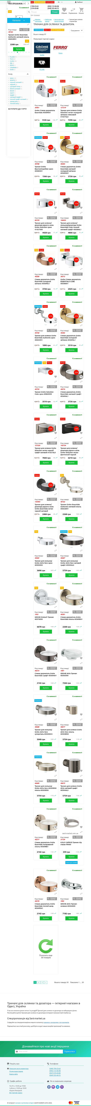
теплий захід (15, 103)
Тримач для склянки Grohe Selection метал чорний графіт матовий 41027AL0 (45, 450)
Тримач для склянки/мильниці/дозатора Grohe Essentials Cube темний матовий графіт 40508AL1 (70, 226)
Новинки (37, 30)
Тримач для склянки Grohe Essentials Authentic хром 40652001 (45, 338)
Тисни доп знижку (71, 862)
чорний (13, 84)
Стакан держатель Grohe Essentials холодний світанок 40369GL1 (70, 338)
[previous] (25, 3)
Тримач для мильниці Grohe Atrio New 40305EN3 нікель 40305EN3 (45, 788)
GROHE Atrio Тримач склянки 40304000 (68, 905)
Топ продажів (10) (17, 3)
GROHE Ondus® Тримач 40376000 (44, 618)
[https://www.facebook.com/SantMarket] (49, 1087)
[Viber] (62, 1087)
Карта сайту (13, 1074)
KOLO (13, 65)
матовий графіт (16, 97)
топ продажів (64, 1022)
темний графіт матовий (19, 99)
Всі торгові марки (15, 1093)
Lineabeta (14, 67)
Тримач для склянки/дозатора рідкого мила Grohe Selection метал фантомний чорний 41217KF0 (69, 452)
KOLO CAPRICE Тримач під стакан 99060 (71, 843)
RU (59, 2)
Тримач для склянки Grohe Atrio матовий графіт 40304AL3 (71, 788)
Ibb (12, 63)
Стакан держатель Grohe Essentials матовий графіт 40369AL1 (70, 394)
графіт (13, 95)
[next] (28, 3)
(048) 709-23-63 (33, 6)
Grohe (13, 61)
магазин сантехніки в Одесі (24, 1103)
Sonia (12, 69)
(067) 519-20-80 (33, 8)
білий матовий (16, 88)
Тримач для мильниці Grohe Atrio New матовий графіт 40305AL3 (70, 563)
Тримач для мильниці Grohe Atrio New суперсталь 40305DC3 (43, 732)
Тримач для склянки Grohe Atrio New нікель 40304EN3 (71, 732)
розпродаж (54, 1022)
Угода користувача (16, 1071)
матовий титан (16, 86)
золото (13, 80)
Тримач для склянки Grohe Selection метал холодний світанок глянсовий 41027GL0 (71, 113)
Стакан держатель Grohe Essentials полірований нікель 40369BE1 (45, 844)
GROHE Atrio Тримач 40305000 (68, 674)
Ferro (12, 59)
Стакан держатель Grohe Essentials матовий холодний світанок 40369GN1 (70, 170)
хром (13, 78)
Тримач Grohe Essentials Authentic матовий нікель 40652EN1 (18, 37)
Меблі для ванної (48, 20)
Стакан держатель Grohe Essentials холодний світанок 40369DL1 (45, 281)
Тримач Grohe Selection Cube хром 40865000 (44, 393)
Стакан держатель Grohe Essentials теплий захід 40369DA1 (45, 906)
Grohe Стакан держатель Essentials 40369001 (45, 111)
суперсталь (15, 101)
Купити (19, 49)
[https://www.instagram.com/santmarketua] (53, 1087)
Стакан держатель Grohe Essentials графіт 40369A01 (46, 674)
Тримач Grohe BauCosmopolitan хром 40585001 (44, 169)
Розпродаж (50, 2)
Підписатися (69, 1051)
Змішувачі (37, 15)
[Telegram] (58, 1087)
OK (27, 41)
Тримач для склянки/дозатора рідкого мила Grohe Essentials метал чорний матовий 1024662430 (44, 509)
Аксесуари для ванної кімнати (59, 20)
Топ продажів (39, 2)
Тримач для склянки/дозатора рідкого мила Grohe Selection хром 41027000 (44, 226)
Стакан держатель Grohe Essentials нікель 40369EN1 (71, 618)
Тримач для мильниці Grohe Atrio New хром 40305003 (43, 563)
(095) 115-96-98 (53, 6)
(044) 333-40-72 (53, 8)
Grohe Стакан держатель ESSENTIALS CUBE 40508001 (70, 281)
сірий (13, 93)
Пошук (55, 12)
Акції (31, 2)
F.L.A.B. (13, 57)
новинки (47, 1022)
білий (13, 91)
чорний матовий (16, 82)
